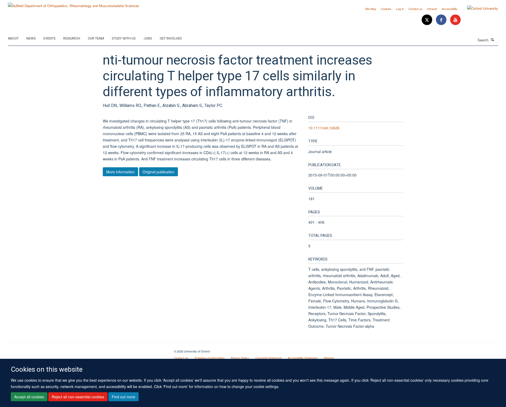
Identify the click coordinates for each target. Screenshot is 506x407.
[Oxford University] (478, 8)
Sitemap (329, 358)
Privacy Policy (240, 358)
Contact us (415, 9)
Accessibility (450, 9)
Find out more (123, 396)
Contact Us (181, 358)
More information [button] (120, 171)
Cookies (386, 9)
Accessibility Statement (302, 358)
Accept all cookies (29, 396)
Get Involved (171, 38)
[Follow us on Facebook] (441, 19)
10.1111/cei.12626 (323, 127)
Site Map (370, 9)
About (13, 38)
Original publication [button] (158, 171)
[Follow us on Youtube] (455, 19)
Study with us (124, 38)
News (31, 38)
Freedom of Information (210, 358)
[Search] (492, 39)
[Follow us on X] (427, 19)
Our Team (96, 38)
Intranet (432, 9)
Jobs (147, 38)
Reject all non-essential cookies (78, 396)
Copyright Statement (268, 358)
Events (49, 38)
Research (71, 38)
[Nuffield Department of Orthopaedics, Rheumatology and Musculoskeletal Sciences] (73, 3)
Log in (400, 9)
